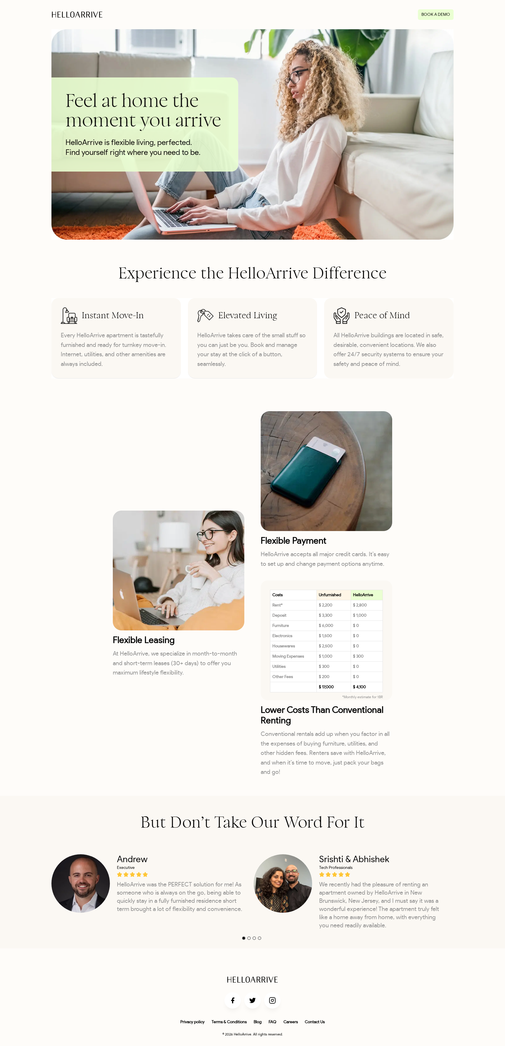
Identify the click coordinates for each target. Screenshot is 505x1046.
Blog (258, 1022)
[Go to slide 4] (259, 938)
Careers (290, 1022)
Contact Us (315, 1022)
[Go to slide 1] (243, 938)
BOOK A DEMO (435, 15)
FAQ (272, 1022)
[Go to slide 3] (254, 938)
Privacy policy (192, 1022)
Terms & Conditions (229, 1022)
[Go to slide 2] (249, 938)
